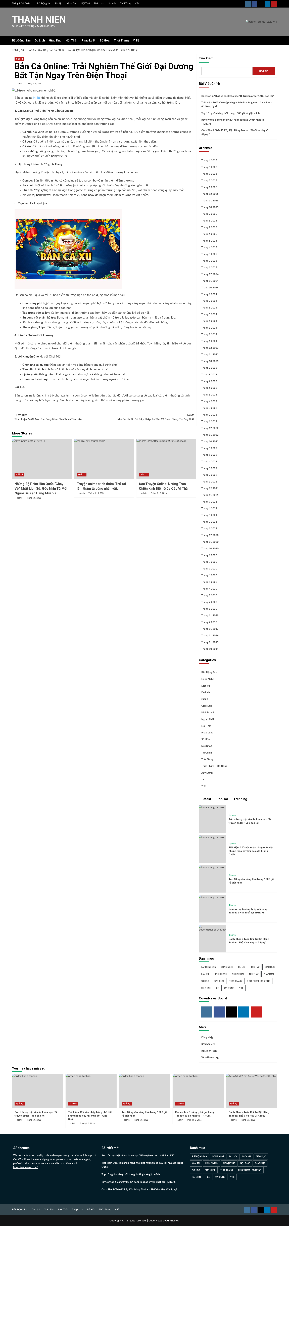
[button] (275, 40)
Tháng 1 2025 (209, 267)
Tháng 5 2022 (209, 455)
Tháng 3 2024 (209, 328)
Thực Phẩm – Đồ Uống (214, 766)
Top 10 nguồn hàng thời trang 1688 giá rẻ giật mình (230, 113)
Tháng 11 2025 (210, 200)
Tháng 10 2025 (210, 207)
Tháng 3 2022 (209, 468)
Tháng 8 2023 (209, 374)
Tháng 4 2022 (209, 461)
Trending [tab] (240, 799)
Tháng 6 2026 (209, 160)
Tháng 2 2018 (209, 622)
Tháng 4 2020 (209, 589)
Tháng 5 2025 (209, 241)
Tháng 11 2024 (210, 281)
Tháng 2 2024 (209, 334)
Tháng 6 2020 (209, 575)
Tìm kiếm (206, 58)
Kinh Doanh (207, 712)
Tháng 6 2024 (209, 307)
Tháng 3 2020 (209, 595)
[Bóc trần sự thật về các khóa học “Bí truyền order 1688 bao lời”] (211, 807)
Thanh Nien (39, 19)
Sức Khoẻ (206, 746)
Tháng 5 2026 (209, 167)
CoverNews (155, 1220)
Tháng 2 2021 (209, 522)
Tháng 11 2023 (210, 354)
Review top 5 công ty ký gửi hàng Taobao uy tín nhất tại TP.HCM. (233, 122)
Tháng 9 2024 (209, 294)
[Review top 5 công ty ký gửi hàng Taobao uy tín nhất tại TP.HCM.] (211, 897)
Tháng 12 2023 (210, 348)
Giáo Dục (72, 4)
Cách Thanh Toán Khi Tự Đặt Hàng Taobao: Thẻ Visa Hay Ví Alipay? (234, 132)
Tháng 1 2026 (209, 187)
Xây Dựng (207, 773)
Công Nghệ (207, 679)
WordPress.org (210, 1057)
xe (202, 779)
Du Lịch (59, 4)
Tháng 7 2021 (209, 502)
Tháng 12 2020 (210, 535)
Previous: (48, 417)
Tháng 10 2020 (210, 548)
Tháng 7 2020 (209, 568)
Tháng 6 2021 (209, 508)
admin (20, 83)
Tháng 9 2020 (209, 555)
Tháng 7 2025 (209, 227)
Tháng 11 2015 (210, 642)
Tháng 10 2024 (210, 287)
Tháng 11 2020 (210, 542)
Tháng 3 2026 (209, 174)
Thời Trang (125, 4)
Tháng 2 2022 (209, 475)
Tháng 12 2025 (210, 194)
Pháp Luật (99, 4)
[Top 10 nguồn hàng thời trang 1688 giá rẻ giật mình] (211, 867)
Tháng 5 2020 (209, 582)
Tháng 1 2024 (209, 341)
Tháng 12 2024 (210, 274)
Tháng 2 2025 (209, 261)
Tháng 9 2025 (209, 214)
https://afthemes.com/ (25, 1167)
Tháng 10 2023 (210, 361)
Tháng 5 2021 (209, 515)
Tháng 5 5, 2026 (33, 498)
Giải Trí (19, 59)
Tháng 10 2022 (210, 441)
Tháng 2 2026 (209, 180)
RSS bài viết (208, 1044)
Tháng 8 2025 (209, 220)
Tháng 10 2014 (210, 649)
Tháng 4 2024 (209, 321)
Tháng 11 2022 (210, 435)
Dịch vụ (205, 686)
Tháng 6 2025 (209, 234)
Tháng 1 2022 (209, 481)
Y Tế (137, 4)
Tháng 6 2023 (209, 388)
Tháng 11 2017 (210, 629)
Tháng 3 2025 (209, 254)
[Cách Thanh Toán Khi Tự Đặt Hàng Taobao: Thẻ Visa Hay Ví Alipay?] (251, 1091)
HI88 (36, 97)
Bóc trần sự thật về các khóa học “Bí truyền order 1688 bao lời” (237, 96)
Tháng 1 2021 (209, 528)
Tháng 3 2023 (209, 408)
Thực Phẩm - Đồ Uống (258, 981)
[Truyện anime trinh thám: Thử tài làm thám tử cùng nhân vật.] (104, 459)
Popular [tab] (222, 799)
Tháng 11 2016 (210, 635)
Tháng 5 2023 (209, 394)
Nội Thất (85, 4)
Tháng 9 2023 (209, 368)
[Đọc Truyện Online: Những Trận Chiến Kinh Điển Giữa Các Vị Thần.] (166, 459)
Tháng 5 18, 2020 (34, 83)
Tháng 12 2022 (210, 428)
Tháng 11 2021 (210, 495)
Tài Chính (206, 753)
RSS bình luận (209, 1051)
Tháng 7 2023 (209, 381)
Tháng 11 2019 (210, 615)
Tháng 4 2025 (209, 247)
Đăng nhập (207, 1037)
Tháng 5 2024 (209, 314)
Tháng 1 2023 (209, 421)
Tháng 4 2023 (209, 401)
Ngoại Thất (207, 719)
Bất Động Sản (44, 4)
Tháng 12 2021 (210, 488)
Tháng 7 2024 (209, 301)
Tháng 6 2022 (209, 448)
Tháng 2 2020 (209, 602)
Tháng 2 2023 (209, 415)
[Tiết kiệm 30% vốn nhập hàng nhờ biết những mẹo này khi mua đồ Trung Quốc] (211, 837)
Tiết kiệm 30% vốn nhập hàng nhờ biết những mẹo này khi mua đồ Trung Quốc (236, 104)
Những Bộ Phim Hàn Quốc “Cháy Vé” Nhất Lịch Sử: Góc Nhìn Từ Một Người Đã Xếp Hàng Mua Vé (41, 488)
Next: (155, 417)
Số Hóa (112, 4)
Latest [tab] (206, 799)
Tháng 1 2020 (209, 609)
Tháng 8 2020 (209, 562)
